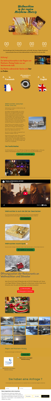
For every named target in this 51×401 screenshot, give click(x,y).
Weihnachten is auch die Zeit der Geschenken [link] (23, 211)
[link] (8, 87)
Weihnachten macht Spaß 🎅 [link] (16, 243)
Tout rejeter (37, 396)
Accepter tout (45, 396)
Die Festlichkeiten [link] (12, 146)
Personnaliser (28, 396)
